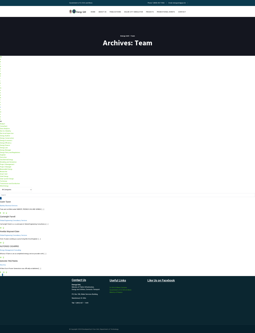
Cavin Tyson (5, 202)
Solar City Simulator (133, 12)
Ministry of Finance (116, 292)
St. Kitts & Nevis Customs (118, 287)
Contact (182, 12)
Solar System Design (7, 179)
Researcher (3, 171)
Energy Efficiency (5, 143)
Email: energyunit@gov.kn (177, 3)
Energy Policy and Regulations (10, 152)
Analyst (2, 124)
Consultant (3, 126)
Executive (3, 157)
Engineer (3, 155)
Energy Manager (5, 150)
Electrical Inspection (7, 133)
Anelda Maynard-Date (9, 231)
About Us (102, 12)
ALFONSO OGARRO (9, 246)
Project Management (7, 164)
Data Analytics (5, 128)
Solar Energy (4, 176)
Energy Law (4, 147)
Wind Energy (4, 186)
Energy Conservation (7, 138)
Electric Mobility (5, 131)
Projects (150, 12)
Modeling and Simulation (8, 162)
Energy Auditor (5, 136)
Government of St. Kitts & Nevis (120, 290)
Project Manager (5, 167)
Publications (115, 12)
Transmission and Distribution (10, 183)
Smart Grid (3, 174)
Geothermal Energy (6, 159)
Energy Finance (5, 145)
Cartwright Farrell (7, 216)
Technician (3, 181)
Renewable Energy (6, 169)
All (1, 57)
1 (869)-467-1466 (158, 3)
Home (93, 12)
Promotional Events (166, 12)
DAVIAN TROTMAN (9, 261)
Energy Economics (6, 140)
